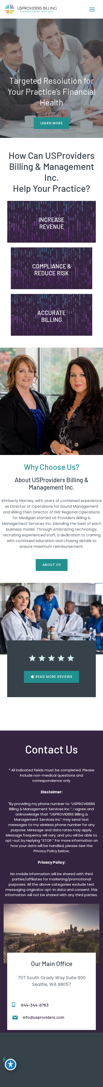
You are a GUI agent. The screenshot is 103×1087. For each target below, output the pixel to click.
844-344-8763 (35, 1005)
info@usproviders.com (43, 1016)
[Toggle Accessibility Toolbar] (10, 1064)
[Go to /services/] (51, 224)
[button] (51, 123)
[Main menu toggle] (92, 9)
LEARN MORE (51, 123)
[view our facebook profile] (4, 1060)
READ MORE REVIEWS (53, 676)
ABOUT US (51, 565)
